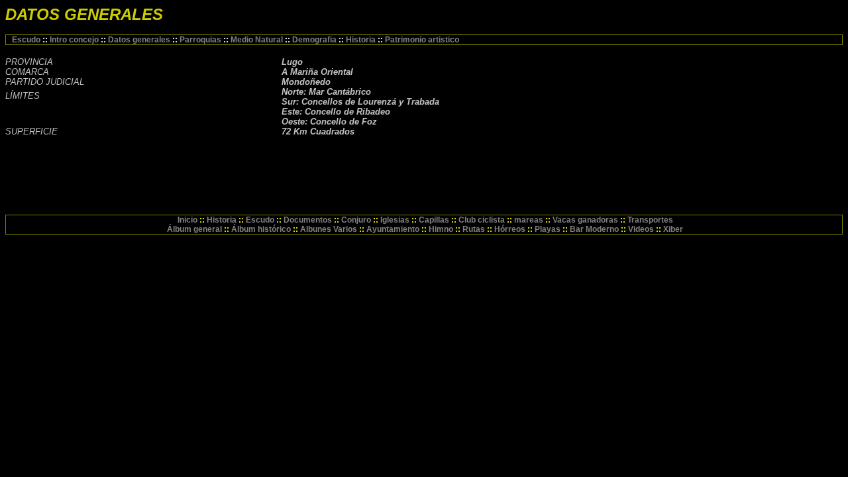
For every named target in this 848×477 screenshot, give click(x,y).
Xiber (673, 229)
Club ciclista (481, 220)
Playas (547, 229)
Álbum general (194, 229)
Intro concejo (75, 39)
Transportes (650, 220)
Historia (362, 39)
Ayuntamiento (392, 229)
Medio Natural (258, 39)
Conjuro (356, 220)
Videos (641, 229)
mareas (528, 220)
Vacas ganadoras (585, 220)
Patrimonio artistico (422, 39)
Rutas (473, 229)
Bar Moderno (594, 229)
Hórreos (509, 229)
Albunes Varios (328, 229)
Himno (441, 229)
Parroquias (201, 39)
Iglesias (394, 220)
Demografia (315, 39)
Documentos (308, 220)
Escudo (27, 39)
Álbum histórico (262, 229)
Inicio (187, 220)
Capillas (434, 220)
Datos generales (140, 39)
